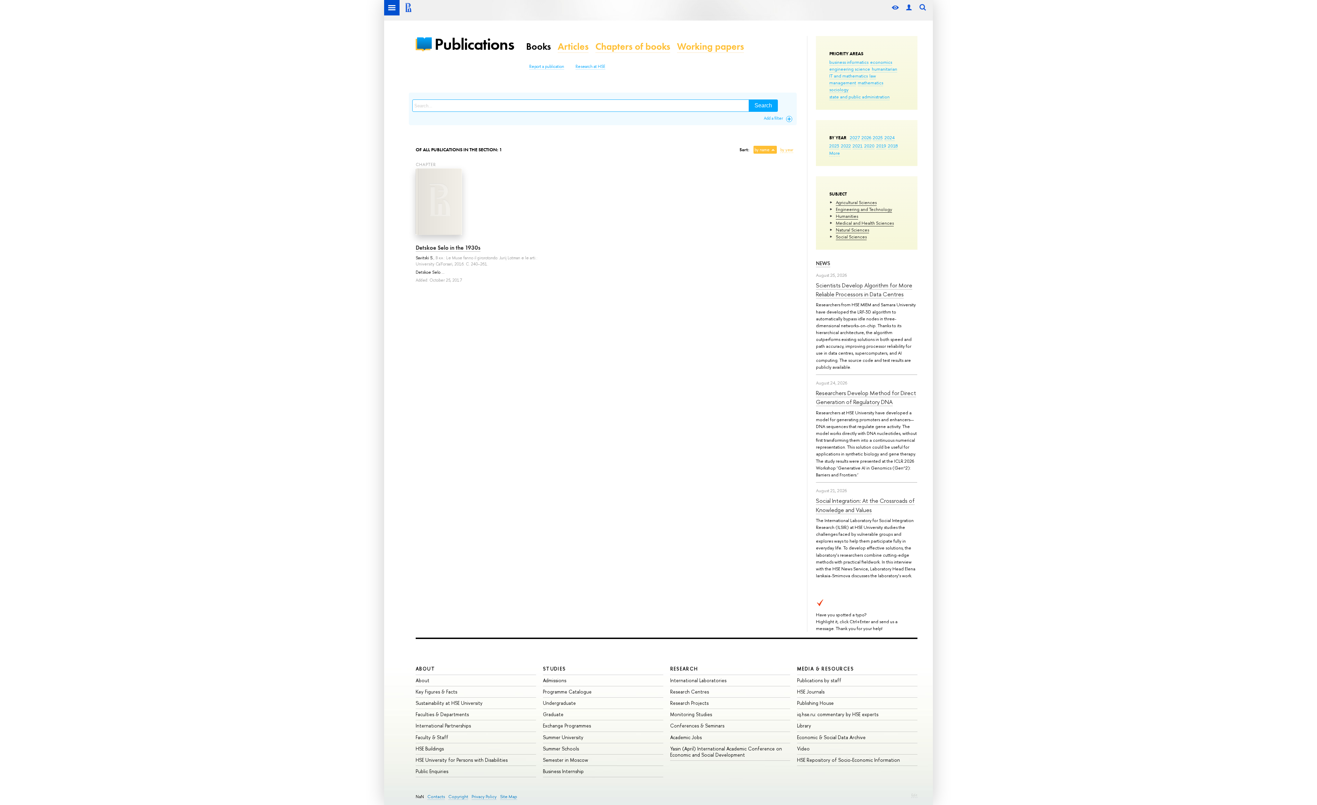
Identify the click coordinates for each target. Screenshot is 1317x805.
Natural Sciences (852, 230)
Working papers (710, 46)
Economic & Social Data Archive (831, 737)
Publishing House (815, 703)
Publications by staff (819, 680)
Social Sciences (851, 237)
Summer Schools (561, 748)
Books (538, 46)
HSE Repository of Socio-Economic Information (848, 760)
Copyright (458, 797)
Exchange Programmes (567, 725)
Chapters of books (632, 46)
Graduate (553, 714)
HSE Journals (810, 691)
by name (762, 150)
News (823, 263)
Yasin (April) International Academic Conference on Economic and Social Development (726, 751)
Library (804, 725)
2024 (890, 137)
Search (763, 105)
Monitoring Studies (691, 714)
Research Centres (689, 691)
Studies (554, 668)
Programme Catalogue (567, 691)
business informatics (848, 62)
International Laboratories (698, 680)
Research (684, 668)
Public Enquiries (432, 771)
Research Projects (689, 703)
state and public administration (859, 97)
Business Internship (563, 771)
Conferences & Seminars (697, 725)
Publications (474, 44)
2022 (846, 146)
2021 (858, 146)
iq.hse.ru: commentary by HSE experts (837, 714)
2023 (834, 146)
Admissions (554, 680)
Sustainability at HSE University (449, 703)
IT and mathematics (848, 76)
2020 (869, 146)
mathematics (870, 83)
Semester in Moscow (565, 760)
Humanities (847, 216)
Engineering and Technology (864, 209)
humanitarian (884, 69)
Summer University (563, 737)
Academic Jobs (686, 737)
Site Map (508, 797)
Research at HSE (590, 66)
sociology (839, 89)
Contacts (436, 797)
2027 (855, 137)
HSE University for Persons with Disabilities (462, 760)
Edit (914, 795)
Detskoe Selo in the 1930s (448, 247)
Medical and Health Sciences (865, 223)
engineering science (849, 69)
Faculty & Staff (432, 737)
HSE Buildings (430, 748)
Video (803, 748)
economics (881, 62)
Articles (573, 46)
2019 (881, 146)
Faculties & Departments (442, 714)
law (872, 76)
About (425, 668)
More (834, 153)
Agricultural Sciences (856, 202)
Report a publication (546, 66)
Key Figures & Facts (436, 691)
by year (786, 150)
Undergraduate (559, 703)
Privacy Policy (484, 797)
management (842, 83)
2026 (866, 137)
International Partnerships (443, 725)
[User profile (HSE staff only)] (909, 7)
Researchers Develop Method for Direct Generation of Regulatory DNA (866, 397)
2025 (878, 137)
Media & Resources (825, 668)
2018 (893, 146)
